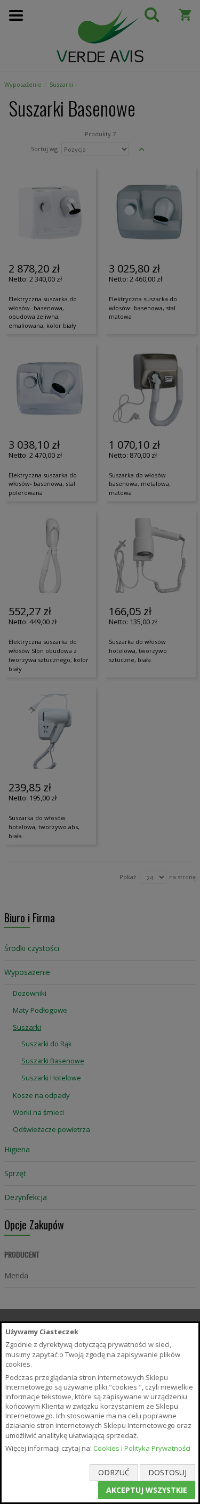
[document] (100, 1412)
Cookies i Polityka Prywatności (141, 1448)
